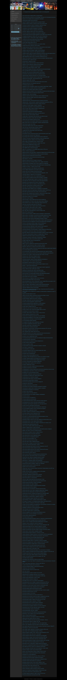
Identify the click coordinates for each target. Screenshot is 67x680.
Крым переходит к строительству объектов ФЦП (30, 627)
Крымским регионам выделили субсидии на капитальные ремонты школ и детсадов (35, 640)
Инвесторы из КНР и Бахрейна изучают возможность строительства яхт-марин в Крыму (36, 193)
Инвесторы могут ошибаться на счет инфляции (29, 196)
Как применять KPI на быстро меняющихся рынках (30, 372)
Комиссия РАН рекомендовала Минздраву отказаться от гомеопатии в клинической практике (37, 518)
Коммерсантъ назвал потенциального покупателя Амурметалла (32, 523)
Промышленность (15, 15)
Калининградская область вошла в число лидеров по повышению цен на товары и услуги (36, 422)
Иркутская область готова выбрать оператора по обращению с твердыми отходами (35, 216)
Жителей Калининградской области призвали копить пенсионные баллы (33, 271)
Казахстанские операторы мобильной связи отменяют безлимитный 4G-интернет (35, 449)
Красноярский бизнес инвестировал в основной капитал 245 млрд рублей (34, 597)
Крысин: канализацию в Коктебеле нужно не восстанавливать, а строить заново (35, 648)
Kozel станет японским (26, 571)
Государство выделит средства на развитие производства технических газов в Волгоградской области (38, 53)
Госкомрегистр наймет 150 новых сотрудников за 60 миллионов (32, 29)
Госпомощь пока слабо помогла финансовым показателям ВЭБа (32, 39)
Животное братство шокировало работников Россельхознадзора (32, 282)
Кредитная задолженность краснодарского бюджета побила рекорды (33, 616)
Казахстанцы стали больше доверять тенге (29, 438)
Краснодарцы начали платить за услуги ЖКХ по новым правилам (32, 580)
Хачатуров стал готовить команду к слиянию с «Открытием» (32, 105)
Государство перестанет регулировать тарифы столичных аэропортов (33, 50)
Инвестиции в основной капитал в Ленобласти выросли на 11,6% (32, 185)
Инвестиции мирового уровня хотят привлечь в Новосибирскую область (33, 183)
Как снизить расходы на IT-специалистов (28, 397)
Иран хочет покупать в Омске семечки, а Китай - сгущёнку (31, 207)
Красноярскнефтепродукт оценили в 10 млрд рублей (30, 608)
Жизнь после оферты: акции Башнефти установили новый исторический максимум (35, 284)
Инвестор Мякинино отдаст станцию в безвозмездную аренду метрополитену (34, 202)
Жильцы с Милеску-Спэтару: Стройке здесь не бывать (31, 268)
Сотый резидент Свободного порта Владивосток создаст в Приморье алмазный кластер (16, 45)
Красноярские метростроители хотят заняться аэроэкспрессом (32, 594)
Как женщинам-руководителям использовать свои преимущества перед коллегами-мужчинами (37, 337)
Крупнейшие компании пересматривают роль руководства (31, 660)
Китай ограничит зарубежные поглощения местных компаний (32, 474)
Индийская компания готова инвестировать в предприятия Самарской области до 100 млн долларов (38, 152)
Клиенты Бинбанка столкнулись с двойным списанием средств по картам (34, 499)
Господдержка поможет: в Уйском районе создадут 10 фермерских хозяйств (34, 37)
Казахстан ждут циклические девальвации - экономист (31, 444)
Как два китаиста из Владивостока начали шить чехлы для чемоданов (33, 315)
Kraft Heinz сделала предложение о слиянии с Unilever (31, 577)
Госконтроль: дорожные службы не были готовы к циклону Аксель (33, 31)
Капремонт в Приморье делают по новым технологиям (31, 427)
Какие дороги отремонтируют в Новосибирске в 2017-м (31, 325)
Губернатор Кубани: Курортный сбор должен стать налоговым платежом (33, 75)
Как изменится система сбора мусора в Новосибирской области (32, 334)
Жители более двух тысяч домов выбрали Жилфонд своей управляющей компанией (36, 273)
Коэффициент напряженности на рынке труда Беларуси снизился (32, 507)
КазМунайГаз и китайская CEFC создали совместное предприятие (32, 458)
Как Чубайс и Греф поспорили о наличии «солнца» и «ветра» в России (33, 312)
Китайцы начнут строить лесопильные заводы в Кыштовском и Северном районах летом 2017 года (38, 468)
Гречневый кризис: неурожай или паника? (29, 61)
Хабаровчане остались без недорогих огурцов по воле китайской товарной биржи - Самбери (37, 86)
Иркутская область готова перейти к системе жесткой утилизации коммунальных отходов (36, 215)
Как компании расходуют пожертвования (28, 339)
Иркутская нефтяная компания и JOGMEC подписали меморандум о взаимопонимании (36, 213)
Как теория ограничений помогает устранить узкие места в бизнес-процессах (34, 400)
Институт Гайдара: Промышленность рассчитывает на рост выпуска (33, 169)
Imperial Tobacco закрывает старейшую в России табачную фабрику (33, 139)
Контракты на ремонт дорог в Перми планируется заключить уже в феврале (34, 554)
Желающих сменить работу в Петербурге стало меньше (31, 257)
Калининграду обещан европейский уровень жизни (30, 424)
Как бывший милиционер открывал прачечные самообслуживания (32, 304)
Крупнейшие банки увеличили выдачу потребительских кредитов (32, 657)
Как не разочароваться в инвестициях (28, 348)
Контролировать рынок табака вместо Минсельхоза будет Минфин (33, 559)
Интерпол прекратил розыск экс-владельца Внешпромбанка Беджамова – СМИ (35, 172)
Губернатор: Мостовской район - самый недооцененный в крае (32, 78)
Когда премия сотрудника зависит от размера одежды (31, 510)
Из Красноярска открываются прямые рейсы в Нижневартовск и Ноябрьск (34, 237)
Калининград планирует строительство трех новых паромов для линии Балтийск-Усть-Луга (37, 419)
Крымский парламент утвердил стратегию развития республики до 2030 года (34, 637)
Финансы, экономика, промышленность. (28, 150)
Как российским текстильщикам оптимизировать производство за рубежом (34, 386)
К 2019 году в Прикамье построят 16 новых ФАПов (30, 287)
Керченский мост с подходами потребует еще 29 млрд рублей (32, 460)
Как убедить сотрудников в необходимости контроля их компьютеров (33, 411)
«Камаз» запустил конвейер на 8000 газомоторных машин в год (32, 425)
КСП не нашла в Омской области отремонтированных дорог (31, 671)
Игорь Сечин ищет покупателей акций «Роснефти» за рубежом (32, 127)
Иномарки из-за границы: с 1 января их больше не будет (31, 166)
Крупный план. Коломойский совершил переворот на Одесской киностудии (34, 670)
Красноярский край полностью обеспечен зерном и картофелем (16, 42)
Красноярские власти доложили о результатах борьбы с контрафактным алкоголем (35, 596)
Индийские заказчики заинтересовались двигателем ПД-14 (31, 155)
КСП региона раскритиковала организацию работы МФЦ (31, 674)
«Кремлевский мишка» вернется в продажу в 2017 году (31, 621)
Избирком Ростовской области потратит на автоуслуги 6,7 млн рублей (33, 235)
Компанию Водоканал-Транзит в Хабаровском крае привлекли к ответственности (35, 535)
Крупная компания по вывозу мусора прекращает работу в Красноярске (33, 652)
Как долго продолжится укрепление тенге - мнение (30, 314)
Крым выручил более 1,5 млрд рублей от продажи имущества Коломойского (34, 643)
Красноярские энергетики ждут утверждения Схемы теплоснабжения (33, 586)
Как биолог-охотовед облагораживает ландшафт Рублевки (31, 301)
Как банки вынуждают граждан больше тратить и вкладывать (32, 298)
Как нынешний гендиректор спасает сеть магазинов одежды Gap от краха (34, 350)
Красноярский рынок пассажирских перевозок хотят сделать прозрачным (34, 605)
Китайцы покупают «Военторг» (27, 469)
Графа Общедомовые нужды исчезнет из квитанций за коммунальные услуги (34, 56)
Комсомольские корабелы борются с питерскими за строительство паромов (34, 540)
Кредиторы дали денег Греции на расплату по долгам (31, 618)
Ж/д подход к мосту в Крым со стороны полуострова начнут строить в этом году (35, 254)
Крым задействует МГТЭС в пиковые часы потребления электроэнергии (33, 646)
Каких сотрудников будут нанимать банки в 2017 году (31, 331)
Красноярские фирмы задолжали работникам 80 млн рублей (32, 588)
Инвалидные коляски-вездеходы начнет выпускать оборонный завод (33, 182)
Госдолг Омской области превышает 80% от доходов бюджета (32, 15)
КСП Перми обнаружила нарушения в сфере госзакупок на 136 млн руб (33, 673)
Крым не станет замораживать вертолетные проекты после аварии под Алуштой (35, 624)
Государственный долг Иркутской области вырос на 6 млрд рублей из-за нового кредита (36, 47)
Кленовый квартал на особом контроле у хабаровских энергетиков (33, 496)
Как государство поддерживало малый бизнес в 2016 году (31, 323)
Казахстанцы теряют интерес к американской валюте (30, 441)
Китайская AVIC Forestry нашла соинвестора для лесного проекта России (34, 480)
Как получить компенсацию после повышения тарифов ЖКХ (32, 361)
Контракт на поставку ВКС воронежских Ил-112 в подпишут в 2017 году (33, 556)
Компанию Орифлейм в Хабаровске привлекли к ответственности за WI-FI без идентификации (37, 534)
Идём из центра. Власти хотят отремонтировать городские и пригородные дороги (35, 122)
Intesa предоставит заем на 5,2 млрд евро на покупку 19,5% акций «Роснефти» (35, 180)
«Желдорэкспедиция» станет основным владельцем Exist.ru (32, 260)
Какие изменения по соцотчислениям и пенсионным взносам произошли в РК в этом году (36, 328)
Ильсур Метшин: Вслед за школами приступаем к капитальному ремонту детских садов (36, 133)
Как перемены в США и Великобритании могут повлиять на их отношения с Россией (35, 356)
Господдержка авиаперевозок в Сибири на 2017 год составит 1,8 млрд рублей (34, 36)
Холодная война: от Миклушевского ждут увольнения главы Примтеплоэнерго (34, 116)
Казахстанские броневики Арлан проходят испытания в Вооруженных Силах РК (35, 446)
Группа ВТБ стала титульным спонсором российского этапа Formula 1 (33, 72)
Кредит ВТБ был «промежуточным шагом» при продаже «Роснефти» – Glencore (35, 619)
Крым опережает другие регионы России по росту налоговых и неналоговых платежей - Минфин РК (38, 626)
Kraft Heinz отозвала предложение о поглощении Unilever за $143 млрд (33, 575)
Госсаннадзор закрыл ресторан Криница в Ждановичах (31, 40)
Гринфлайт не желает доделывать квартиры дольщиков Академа (32, 64)
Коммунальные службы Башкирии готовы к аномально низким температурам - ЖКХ (35, 524)
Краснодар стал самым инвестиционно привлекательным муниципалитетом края (35, 583)
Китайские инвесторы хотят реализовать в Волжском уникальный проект (34, 488)
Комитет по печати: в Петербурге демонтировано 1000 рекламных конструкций (34, 521)
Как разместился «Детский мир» (27, 383)
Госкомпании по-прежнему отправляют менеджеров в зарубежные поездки (34, 25)
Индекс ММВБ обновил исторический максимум (30, 147)
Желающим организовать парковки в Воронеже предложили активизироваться (34, 259)
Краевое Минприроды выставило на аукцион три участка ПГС (32, 572)
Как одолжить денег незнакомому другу (28, 353)
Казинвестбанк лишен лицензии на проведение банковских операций (33, 457)
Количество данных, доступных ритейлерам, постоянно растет (32, 513)
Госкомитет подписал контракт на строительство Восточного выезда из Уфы (34, 23)
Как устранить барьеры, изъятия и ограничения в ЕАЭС (31, 413)
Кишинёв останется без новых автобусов (28, 466)
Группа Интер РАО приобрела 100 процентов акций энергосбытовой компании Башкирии (36, 69)
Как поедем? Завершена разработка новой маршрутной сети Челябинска (34, 358)
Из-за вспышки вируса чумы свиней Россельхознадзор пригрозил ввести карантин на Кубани (37, 251)
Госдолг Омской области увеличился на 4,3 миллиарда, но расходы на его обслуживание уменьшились (39, 17)
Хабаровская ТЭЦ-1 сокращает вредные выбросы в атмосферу (32, 89)
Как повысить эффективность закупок (28, 364)
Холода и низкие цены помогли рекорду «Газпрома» (30, 114)
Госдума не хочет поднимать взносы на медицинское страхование (33, 18)
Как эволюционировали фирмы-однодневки (29, 320)
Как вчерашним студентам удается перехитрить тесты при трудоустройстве (34, 403)
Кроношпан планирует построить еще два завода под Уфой (31, 649)
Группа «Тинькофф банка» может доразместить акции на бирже (32, 70)
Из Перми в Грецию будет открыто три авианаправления (31, 240)
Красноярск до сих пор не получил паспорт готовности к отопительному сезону (35, 585)
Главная (13, 11)
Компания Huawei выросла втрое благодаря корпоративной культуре (33, 537)
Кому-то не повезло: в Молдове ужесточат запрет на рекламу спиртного (33, 546)
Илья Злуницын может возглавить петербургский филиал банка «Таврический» (35, 136)
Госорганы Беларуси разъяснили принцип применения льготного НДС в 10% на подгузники (36, 34)
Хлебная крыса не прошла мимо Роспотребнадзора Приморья (32, 111)
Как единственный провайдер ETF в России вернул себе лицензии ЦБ (33, 317)
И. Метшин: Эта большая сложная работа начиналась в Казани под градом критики (35, 138)
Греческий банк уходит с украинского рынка (29, 59)
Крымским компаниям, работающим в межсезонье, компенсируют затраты (34, 638)
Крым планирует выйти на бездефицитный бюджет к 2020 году (32, 630)
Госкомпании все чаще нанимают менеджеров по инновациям (32, 28)
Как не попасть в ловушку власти (27, 347)
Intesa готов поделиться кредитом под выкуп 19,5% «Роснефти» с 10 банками (34, 177)
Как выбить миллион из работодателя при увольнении (31, 405)
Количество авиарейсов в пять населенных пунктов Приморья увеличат (33, 512)
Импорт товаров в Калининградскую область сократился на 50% (32, 141)
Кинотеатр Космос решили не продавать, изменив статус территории (33, 463)
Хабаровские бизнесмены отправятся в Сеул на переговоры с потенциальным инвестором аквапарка (38, 91)
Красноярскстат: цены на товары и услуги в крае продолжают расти (33, 613)
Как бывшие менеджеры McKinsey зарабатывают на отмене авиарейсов (33, 303)
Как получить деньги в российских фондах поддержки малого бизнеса (33, 359)
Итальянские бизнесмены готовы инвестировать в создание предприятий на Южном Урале (36, 229)
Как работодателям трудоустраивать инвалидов (30, 380)
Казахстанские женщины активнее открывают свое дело (31, 447)
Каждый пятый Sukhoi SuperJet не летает (29, 293)
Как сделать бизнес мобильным (27, 391)
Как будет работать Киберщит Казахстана (29, 306)
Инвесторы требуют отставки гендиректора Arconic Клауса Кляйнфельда (34, 199)
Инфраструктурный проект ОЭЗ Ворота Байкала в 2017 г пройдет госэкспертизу (35, 161)
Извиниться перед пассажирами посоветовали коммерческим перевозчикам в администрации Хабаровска (39, 248)
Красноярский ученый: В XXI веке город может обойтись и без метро (33, 607)
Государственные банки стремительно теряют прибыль (31, 45)
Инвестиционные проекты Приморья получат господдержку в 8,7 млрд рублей (34, 188)
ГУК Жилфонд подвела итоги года (27, 84)
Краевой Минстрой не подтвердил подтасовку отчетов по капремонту (33, 574)
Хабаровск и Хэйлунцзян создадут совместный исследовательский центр (34, 97)
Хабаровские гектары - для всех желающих (29, 94)
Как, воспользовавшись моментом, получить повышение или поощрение (34, 408)
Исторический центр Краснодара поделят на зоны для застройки (32, 227)
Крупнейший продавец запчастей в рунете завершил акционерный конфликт (34, 663)
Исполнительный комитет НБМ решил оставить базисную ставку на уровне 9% (35, 226)
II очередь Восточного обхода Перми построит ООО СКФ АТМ (32, 130)
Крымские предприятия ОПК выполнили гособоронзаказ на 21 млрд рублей (34, 635)
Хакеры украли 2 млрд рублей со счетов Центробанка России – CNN (33, 106)
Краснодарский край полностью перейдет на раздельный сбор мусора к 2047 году (35, 582)
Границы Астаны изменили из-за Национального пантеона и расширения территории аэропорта (37, 58)
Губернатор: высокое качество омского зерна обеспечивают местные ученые (34, 81)
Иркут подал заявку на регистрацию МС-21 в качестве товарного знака (33, 210)
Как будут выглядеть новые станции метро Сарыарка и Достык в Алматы (34, 309)
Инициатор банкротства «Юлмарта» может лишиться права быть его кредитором (35, 163)
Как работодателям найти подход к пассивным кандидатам (31, 378)
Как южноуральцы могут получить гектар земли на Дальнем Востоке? (33, 402)
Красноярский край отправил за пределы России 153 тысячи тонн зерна (33, 599)
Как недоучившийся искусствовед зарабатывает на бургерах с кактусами (34, 345)
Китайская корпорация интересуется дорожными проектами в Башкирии (33, 485)
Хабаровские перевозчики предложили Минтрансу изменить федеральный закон (35, 95)
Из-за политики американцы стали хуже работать (30, 249)
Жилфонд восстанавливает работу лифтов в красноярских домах (32, 270)
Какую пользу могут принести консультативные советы (31, 414)
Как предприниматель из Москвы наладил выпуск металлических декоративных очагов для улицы (38, 369)
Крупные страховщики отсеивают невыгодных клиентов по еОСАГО (33, 668)
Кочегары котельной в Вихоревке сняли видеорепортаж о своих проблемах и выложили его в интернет (38, 504)
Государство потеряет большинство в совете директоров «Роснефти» (33, 51)
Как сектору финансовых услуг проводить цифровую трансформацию (33, 394)
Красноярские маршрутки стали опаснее (28, 593)
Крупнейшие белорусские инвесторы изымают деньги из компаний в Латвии (34, 659)
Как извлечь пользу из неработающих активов (29, 336)
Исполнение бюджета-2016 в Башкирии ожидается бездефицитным (33, 224)
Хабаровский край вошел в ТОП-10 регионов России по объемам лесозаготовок (35, 100)
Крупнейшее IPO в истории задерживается (29, 654)
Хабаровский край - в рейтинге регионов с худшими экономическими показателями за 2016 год (37, 102)
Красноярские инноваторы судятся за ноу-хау (29, 591)
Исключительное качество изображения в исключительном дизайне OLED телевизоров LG (36, 221)
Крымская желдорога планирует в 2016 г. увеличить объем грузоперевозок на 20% (35, 632)
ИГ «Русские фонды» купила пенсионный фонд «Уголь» (31, 128)
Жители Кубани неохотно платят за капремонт (29, 276)
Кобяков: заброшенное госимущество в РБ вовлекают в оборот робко (33, 502)
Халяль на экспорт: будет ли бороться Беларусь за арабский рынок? (33, 108)
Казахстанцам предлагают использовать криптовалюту (31, 433)
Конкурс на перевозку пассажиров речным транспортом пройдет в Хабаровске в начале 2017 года (38, 551)
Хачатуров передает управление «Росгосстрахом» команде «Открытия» (33, 103)
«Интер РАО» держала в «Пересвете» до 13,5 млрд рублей (31, 174)
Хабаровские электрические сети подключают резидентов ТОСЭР (32, 92)
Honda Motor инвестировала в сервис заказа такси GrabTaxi (31, 117)
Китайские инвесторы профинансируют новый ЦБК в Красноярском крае (34, 491)
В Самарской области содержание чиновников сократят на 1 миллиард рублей (36, 11)
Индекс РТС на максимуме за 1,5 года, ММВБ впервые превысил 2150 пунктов (35, 149)
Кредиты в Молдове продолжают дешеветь (29, 615)
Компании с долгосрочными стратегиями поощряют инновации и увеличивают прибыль (36, 529)
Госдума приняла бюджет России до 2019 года (29, 20)
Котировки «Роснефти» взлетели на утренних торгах (30, 569)
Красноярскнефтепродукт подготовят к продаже (30, 610)
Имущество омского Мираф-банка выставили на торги (31, 144)
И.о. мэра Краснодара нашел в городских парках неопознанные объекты (33, 205)
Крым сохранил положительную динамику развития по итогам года (33, 641)
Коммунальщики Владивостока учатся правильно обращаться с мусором (34, 526)
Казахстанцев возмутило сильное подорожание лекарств (31, 435)
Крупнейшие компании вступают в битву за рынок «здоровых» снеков (33, 662)
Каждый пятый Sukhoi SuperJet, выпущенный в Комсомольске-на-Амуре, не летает (35, 295)
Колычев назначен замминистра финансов (29, 515)
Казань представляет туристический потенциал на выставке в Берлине (33, 455)
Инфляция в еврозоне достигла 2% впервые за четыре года (32, 160)
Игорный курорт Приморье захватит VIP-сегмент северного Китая (32, 125)
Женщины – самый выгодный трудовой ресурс (29, 265)
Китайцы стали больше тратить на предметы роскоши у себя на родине (33, 471)
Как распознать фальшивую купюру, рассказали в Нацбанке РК (32, 381)
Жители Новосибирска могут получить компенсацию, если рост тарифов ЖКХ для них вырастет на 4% (38, 281)
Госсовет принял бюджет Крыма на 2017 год (29, 42)
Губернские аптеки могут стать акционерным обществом (31, 83)
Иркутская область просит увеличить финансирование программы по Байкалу (34, 218)
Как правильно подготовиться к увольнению (29, 367)
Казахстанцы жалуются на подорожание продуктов (30, 436)
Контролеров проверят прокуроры (27, 557)
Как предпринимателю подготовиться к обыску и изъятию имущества (33, 370)
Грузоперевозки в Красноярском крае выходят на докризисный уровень (33, 73)
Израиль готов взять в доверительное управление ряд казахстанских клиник (34, 243)
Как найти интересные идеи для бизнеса (28, 342)
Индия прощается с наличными (27, 158)
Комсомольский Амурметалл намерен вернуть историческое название (33, 543)
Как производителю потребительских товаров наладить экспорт (32, 375)
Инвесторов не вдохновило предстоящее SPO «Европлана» (32, 204)
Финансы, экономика (15, 13)
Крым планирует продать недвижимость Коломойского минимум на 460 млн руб (35, 629)
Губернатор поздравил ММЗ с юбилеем (28, 80)
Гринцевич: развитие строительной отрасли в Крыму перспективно (33, 62)
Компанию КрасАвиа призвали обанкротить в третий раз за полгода (33, 532)
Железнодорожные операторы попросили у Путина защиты (31, 262)
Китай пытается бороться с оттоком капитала (29, 477)
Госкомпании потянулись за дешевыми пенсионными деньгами (32, 26)
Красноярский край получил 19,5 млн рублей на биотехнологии (32, 604)
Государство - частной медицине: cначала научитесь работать (32, 48)
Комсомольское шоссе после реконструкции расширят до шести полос (33, 545)
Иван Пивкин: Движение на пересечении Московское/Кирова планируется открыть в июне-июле (37, 232)
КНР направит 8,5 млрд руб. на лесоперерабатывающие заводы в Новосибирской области (36, 501)
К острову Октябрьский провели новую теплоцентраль (31, 564)
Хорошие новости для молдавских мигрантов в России (31, 119)
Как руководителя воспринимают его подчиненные (30, 389)
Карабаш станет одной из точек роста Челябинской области (31, 430)
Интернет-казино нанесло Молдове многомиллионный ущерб (32, 171)
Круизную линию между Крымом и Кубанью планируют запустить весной (34, 651)
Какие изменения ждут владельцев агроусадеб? (30, 326)
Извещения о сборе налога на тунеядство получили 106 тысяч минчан (33, 246)
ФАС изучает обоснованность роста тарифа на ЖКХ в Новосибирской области (16, 38)
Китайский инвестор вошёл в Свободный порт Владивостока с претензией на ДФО (35, 493)
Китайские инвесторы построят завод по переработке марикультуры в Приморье (35, 490)
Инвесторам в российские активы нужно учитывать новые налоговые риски (34, 191)
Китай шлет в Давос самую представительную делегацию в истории (33, 479)
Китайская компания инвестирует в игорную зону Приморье (31, 482)
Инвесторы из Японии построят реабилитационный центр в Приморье (33, 194)
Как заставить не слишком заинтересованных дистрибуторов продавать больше (35, 416)
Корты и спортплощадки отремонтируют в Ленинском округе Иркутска (33, 563)
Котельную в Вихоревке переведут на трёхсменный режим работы (33, 566)
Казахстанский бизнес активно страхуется (29, 452)
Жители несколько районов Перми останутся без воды (31, 279)
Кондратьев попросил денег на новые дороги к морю (30, 548)
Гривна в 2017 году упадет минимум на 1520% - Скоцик (31, 67)
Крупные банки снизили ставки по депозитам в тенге (30, 665)
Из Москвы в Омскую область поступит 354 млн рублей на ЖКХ (32, 238)
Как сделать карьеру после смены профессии (29, 392)
